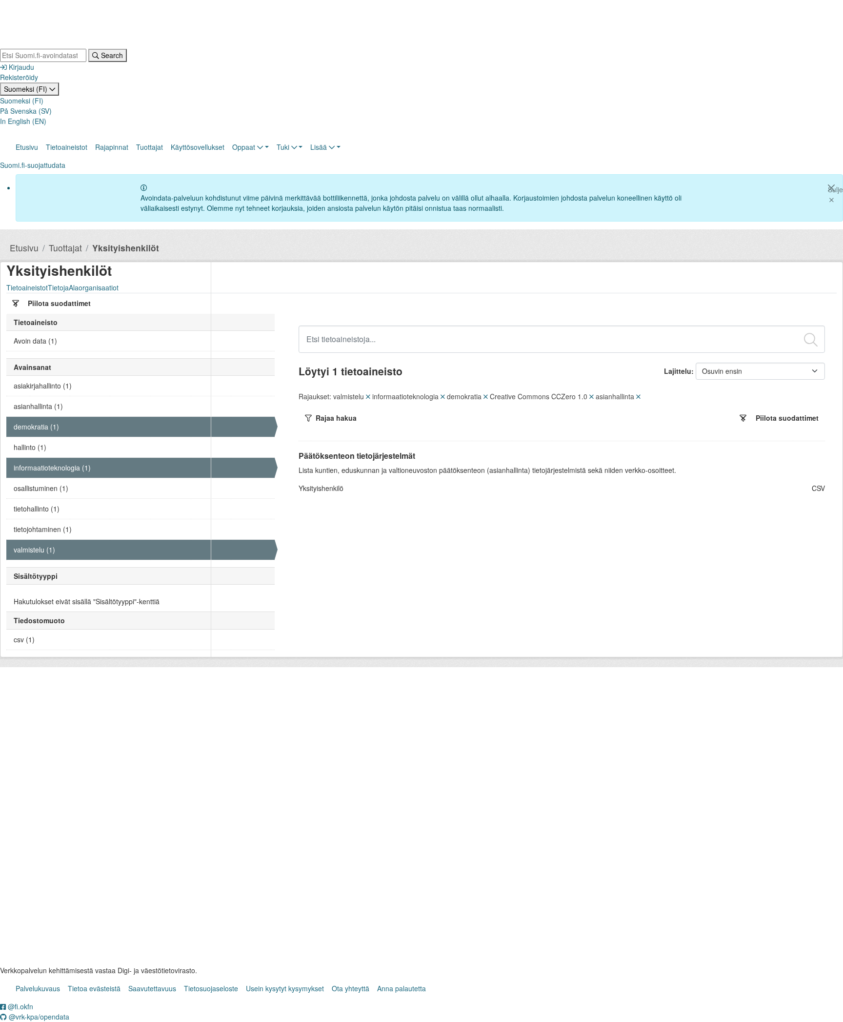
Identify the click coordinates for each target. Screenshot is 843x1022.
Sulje (835, 189)
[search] (811, 338)
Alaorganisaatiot (94, 287)
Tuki (284, 147)
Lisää (319, 147)
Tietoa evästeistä (94, 988)
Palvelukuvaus (38, 988)
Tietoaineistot (66, 147)
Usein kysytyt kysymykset (285, 988)
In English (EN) (23, 121)
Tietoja (58, 287)
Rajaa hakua (336, 418)
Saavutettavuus (152, 988)
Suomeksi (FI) (26, 89)
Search (111, 55)
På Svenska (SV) (26, 111)
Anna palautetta (401, 988)
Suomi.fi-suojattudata (32, 165)
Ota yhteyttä (350, 988)
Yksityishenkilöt (125, 248)
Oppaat (244, 147)
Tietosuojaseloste (211, 988)
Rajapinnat (111, 147)
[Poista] (368, 396)
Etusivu (27, 147)
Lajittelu (677, 371)
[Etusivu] (63, 25)
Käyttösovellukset (197, 147)
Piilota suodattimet (59, 303)
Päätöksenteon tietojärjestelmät (357, 455)
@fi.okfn (19, 1006)
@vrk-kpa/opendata (38, 1017)
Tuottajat (149, 147)
